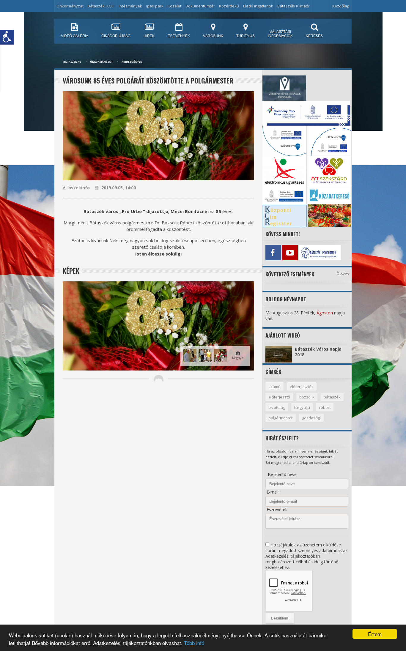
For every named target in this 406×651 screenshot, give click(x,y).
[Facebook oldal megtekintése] (273, 252)
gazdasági (311, 417)
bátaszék (332, 397)
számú (274, 386)
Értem (375, 634)
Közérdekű (229, 6)
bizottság (276, 407)
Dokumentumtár (200, 6)
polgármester (280, 417)
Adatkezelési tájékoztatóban (292, 556)
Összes (342, 273)
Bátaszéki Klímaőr (293, 6)
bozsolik (306, 397)
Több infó (194, 643)
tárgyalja (302, 407)
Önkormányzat (101, 61)
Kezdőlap (341, 6)
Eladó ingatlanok (258, 6)
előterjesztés (302, 386)
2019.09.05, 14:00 (118, 187)
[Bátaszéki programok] (306, 252)
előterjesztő (279, 397)
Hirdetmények (132, 61)
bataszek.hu (72, 61)
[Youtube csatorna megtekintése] (290, 252)
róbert (325, 407)
